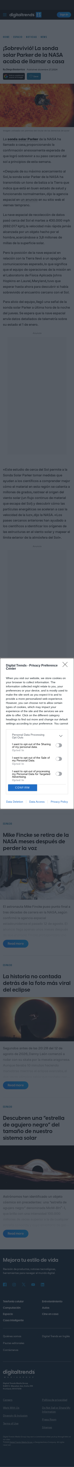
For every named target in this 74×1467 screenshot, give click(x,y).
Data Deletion (14, 801)
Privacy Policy (59, 801)
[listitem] (37, 736)
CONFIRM (22, 787)
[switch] (59, 745)
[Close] (66, 665)
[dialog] (37, 733)
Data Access (37, 801)
